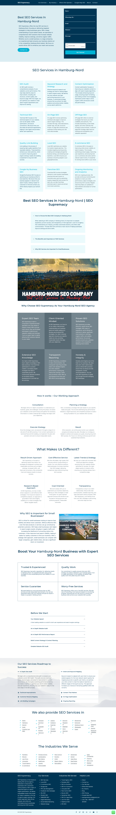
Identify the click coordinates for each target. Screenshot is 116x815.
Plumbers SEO (65, 782)
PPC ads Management (47, 788)
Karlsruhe (77, 722)
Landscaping (42, 757)
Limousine (25, 761)
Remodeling (58, 763)
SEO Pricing (85, 793)
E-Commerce (26, 765)
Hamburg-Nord (79, 725)
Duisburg (53, 722)
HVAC (56, 759)
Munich (24, 725)
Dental (72, 757)
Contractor (74, 763)
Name (67, 11)
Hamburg (25, 722)
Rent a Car (90, 760)
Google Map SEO (80, 2)
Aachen (93, 728)
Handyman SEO (65, 795)
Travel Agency (26, 763)
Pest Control (58, 754)
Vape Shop (74, 759)
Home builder (42, 765)
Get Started (80, 52)
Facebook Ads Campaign (48, 791)
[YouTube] (93, 812)
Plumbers (25, 754)
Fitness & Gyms (42, 754)
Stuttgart (41, 720)
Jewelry (40, 763)
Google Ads (44, 786)
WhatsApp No (69, 17)
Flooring (89, 758)
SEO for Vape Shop (66, 797)
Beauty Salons (59, 761)
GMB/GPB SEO (45, 797)
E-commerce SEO (46, 784)
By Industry (85, 788)
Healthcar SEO (65, 801)
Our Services (85, 784)
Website (68, 30)
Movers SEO (64, 793)
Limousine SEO (65, 788)
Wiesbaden (78, 727)
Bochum (65, 720)
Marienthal (78, 720)
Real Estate (74, 761)
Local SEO (44, 782)
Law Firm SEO (65, 799)
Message (68, 36)
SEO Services (44, 780)
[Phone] (97, 812)
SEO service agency (27, 782)
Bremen (40, 730)
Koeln (23, 727)
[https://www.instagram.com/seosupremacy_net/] (83, 812)
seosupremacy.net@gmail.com (90, 797)
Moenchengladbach (93, 732)
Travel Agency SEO (66, 780)
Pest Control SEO (66, 791)
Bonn (64, 729)
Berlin (24, 720)
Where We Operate (87, 786)
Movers (24, 757)
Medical (89, 763)
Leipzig (53, 720)
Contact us (85, 782)
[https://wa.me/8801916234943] (86, 812)
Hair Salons (41, 759)
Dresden (53, 729)
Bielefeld (65, 726)
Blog (83, 791)
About (89, 2)
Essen (76, 729)
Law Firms (25, 759)
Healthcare (41, 761)
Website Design (45, 804)
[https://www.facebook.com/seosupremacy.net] (76, 812)
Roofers (57, 757)
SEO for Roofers (66, 784)
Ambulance (90, 765)
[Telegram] (90, 812)
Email (67, 23)
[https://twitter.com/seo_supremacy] (79, 812)
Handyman (74, 754)
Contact (95, 2)
